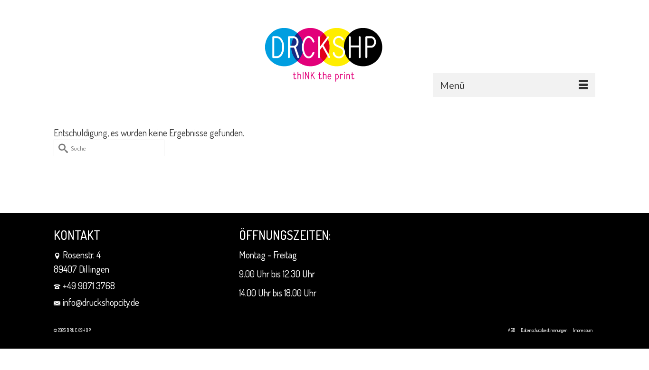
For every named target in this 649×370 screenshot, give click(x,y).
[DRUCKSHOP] (324, 55)
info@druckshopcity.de (101, 302)
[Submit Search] (61, 148)
